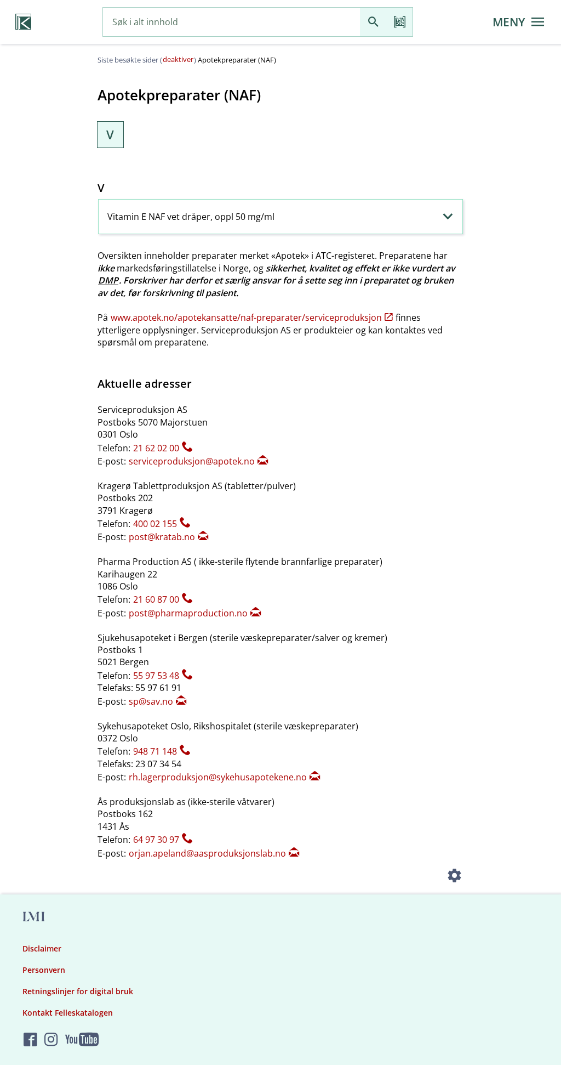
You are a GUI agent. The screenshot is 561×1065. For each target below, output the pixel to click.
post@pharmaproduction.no (188, 613)
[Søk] (373, 22)
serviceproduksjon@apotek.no (192, 461)
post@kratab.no (162, 537)
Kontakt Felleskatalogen (67, 1012)
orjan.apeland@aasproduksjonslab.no (207, 853)
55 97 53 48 (156, 676)
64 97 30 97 (156, 840)
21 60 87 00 (156, 599)
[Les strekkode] (399, 22)
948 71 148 (155, 751)
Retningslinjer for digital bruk (77, 991)
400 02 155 (155, 524)
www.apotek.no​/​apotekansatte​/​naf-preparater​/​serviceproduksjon (246, 317)
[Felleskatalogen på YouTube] (82, 1040)
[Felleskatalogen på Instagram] (51, 1040)
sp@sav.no (151, 701)
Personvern (43, 970)
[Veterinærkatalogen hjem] (23, 22)
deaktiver (178, 59)
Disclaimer (41, 948)
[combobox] (231, 22)
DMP (108, 280)
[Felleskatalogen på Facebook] (30, 1040)
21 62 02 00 (156, 448)
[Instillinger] (454, 877)
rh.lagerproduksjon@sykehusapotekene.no (218, 777)
